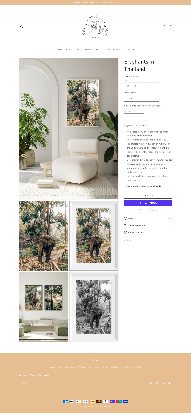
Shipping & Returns (67, 367)
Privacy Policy (85, 367)
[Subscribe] (66, 383)
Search (53, 367)
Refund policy (126, 367)
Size (125, 80)
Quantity (127, 111)
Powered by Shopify (106, 407)
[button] (22, 27)
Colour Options (130, 92)
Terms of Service (100, 367)
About (138, 367)
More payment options (148, 210)
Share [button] (130, 240)
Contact (114, 367)
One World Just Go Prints (91, 407)
